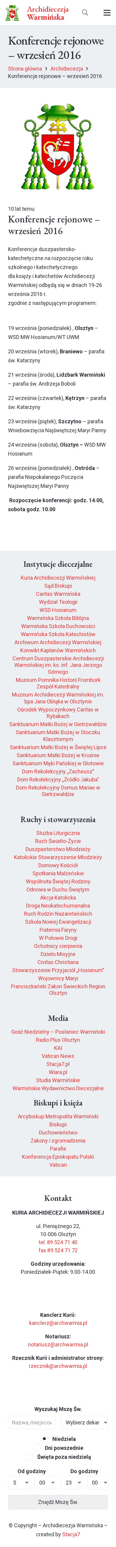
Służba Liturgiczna (58, 833)
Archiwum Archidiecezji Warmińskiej (58, 642)
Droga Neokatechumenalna (58, 905)
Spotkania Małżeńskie (58, 873)
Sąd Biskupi (58, 586)
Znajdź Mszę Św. (58, 1502)
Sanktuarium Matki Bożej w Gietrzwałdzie (58, 724)
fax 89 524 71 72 (58, 1250)
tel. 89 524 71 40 (58, 1242)
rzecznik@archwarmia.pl (58, 1366)
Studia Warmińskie (58, 1080)
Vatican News (58, 1056)
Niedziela (63, 1439)
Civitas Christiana (58, 962)
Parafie (58, 1149)
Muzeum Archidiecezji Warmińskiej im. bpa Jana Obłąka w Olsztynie (58, 698)
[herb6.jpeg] (12, 12)
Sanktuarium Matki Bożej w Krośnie (58, 755)
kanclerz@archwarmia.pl (58, 1323)
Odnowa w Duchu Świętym (58, 889)
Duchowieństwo (58, 1132)
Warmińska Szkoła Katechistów (58, 634)
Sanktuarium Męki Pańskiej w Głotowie (58, 763)
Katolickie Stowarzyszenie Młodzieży (58, 857)
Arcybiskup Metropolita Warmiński (58, 1116)
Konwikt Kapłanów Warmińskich (58, 650)
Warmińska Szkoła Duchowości (58, 626)
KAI (58, 1048)
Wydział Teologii (58, 602)
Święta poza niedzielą (63, 1457)
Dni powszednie (63, 1448)
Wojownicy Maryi (58, 978)
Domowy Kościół (58, 865)
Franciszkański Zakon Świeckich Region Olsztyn (58, 989)
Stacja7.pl (58, 1064)
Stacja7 (71, 1534)
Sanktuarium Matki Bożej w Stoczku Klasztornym (58, 735)
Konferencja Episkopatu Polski (58, 1157)
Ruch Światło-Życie (58, 841)
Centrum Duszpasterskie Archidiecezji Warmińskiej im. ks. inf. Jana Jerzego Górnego (58, 665)
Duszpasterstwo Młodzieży (58, 849)
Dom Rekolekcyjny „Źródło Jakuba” (58, 779)
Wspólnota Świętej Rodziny (58, 881)
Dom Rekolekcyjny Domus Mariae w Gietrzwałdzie (58, 791)
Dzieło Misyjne (58, 954)
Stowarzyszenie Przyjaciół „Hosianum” (58, 970)
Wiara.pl (58, 1072)
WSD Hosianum (58, 610)
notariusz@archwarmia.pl (58, 1344)
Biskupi (58, 1124)
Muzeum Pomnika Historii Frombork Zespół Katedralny (58, 683)
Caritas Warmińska (58, 594)
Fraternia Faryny (58, 930)
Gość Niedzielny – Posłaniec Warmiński (58, 1032)
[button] (85, 12)
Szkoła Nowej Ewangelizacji (58, 922)
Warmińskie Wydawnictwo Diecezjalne (58, 1088)
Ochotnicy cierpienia (58, 946)
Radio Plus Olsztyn (58, 1040)
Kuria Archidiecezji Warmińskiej (58, 578)
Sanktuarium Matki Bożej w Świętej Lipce (58, 747)
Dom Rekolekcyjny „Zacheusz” (58, 771)
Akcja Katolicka (58, 897)
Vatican (58, 1165)
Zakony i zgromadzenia (58, 1140)
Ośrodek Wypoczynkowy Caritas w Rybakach (58, 713)
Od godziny (32, 1471)
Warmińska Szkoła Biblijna (58, 618)
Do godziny (84, 1471)
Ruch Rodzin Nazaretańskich (58, 914)
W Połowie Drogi (58, 938)
